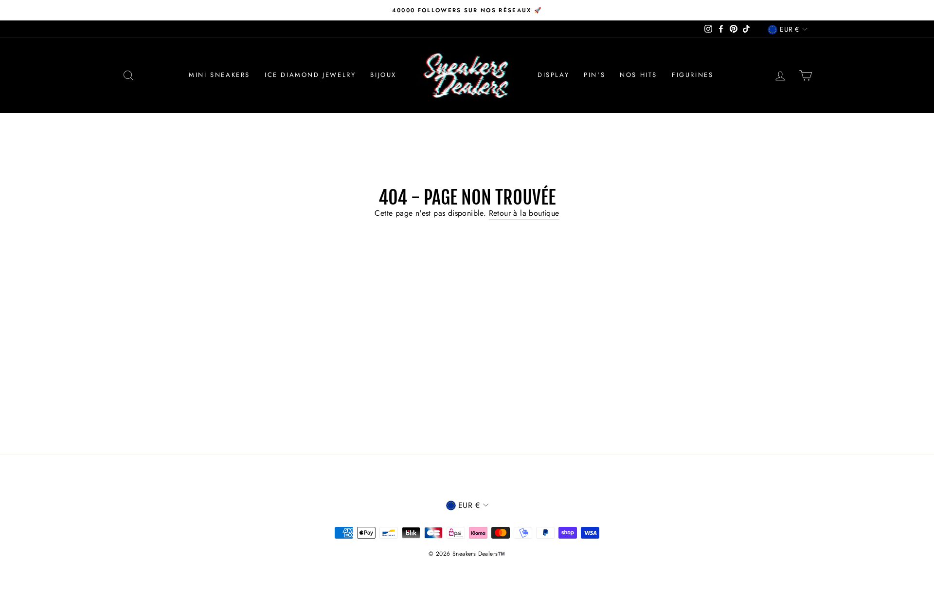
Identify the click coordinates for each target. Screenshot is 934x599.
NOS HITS (638, 74)
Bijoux (383, 74)
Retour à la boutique (524, 213)
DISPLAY (553, 74)
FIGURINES (692, 74)
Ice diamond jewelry (310, 74)
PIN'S (594, 74)
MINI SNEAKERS (219, 74)
